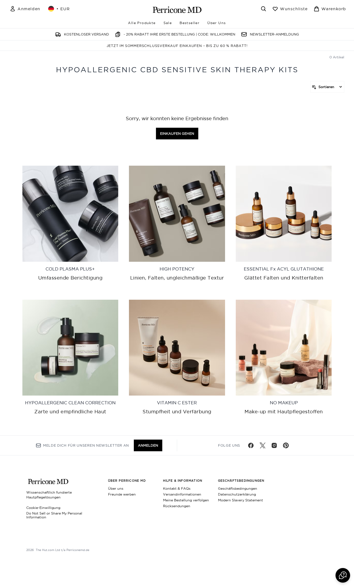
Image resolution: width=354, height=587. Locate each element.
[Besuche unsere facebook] (251, 445)
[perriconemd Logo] (177, 10)
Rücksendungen (176, 506)
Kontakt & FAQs (177, 488)
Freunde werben (122, 494)
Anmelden (148, 445)
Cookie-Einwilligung (43, 508)
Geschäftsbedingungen (237, 488)
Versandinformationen (182, 494)
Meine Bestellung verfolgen (186, 500)
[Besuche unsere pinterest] (286, 445)
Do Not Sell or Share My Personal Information (54, 515)
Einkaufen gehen (177, 133)
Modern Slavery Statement (240, 500)
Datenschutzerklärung (237, 494)
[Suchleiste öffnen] (263, 9)
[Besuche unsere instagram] (274, 445)
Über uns (115, 488)
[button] (342, 575)
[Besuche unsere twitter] (262, 445)
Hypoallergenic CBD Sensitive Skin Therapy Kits (177, 70)
